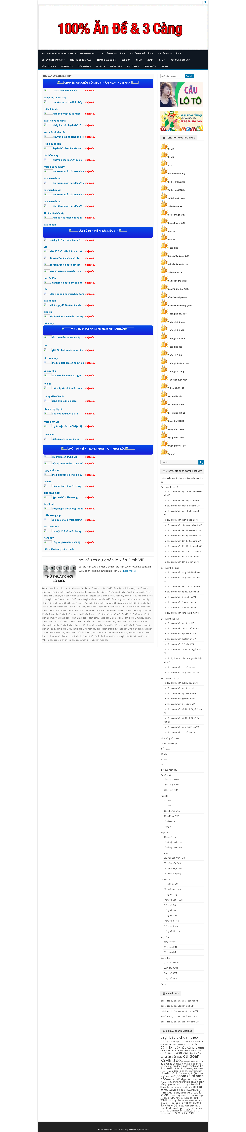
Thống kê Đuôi (175, 355)
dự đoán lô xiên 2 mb (89, 636)
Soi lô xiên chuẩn (177, 1110)
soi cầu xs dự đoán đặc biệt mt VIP (180, 633)
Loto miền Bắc (175, 396)
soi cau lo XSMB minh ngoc (192, 1095)
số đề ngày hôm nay (192, 1111)
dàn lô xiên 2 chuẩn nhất (72, 610)
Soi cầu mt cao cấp (168, 53)
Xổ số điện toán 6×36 (173, 847)
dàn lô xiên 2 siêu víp (92, 625)
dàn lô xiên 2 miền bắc (52, 621)
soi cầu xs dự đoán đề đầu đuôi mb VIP (182, 591)
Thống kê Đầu (175, 346)
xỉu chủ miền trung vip (64, 456)
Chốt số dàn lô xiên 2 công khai (111, 599)
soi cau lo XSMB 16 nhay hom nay (180, 1091)
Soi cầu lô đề (168, 1105)
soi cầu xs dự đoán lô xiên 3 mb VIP (180, 602)
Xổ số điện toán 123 (178, 264)
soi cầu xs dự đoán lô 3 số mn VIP (179, 704)
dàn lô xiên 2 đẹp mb (115, 610)
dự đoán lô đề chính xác (186, 1066)
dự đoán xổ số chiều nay (181, 1070)
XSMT (162, 59)
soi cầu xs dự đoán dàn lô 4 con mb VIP (182, 556)
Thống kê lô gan (176, 322)
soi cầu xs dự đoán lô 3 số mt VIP (179, 644)
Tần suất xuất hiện (177, 379)
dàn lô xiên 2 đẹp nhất (136, 610)
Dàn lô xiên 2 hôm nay (132, 614)
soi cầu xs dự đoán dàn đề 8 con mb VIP (182, 541)
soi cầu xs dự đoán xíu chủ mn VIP (179, 732)
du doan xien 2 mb (70, 636)
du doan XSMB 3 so (179, 1058)
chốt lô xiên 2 (96, 595)
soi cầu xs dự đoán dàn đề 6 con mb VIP (182, 535)
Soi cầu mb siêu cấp (140, 53)
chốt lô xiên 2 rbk (61, 599)
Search (189, 76)
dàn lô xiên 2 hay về (87, 614)
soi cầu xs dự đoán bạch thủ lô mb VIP (181, 519)
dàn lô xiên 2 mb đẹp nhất (111, 617)
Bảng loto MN (170, 947)
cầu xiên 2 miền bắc (120, 592)
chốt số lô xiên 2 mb (51, 603)
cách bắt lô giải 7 (175, 1042)
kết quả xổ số (172, 1079)
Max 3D (172, 231)
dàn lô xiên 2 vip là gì (106, 628)
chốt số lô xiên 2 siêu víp (100, 603)
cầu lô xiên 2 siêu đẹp (62, 592)
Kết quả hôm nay (180, 59)
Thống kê (115, 66)
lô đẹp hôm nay (187, 1079)
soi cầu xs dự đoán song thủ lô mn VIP (181, 727)
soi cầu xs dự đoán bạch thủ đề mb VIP (182, 505)
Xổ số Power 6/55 (176, 223)
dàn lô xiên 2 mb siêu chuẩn (137, 617)
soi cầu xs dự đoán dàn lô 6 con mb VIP (182, 562)
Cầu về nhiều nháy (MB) (180, 305)
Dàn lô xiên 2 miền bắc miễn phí (79, 621)
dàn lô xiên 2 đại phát (95, 610)
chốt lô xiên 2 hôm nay (113, 595)
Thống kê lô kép (176, 338)
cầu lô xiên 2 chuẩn (96, 588)
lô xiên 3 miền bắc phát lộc (65, 264)
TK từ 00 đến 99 (176, 388)
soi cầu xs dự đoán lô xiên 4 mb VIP (180, 607)
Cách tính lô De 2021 (180, 1044)
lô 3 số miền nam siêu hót (66, 439)
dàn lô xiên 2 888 (77, 606)
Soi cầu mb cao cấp (112, 53)
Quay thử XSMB (176, 421)
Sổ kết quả (48, 66)
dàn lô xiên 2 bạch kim (97, 606)
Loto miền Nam (176, 404)
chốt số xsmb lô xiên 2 (122, 603)
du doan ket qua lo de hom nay (173, 1050)
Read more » (129, 570)
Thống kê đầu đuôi (177, 313)
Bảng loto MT (170, 941)
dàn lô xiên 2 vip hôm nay (84, 628)
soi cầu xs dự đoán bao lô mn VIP (179, 688)
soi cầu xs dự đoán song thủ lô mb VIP (181, 612)
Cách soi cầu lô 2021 (190, 1041)
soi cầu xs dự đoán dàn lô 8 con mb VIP (182, 586)
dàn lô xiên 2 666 (61, 606)
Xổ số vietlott (175, 206)
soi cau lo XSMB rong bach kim (174, 1097)
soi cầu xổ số (165, 1111)
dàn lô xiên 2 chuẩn (51, 610)
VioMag (107, 1129)
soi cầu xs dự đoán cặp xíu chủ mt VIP (181, 628)
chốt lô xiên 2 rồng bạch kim (83, 599)
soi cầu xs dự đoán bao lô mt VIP (179, 623)
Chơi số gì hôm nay (80, 59)
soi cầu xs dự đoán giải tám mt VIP (180, 639)
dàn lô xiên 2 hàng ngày (66, 614)
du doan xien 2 (53, 636)
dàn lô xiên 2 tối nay (112, 625)
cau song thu (94, 592)
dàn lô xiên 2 (139, 603)
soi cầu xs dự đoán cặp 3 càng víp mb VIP (183, 525)
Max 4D (172, 239)
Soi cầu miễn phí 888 (187, 1105)
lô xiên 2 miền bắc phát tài (65, 258)
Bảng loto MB (170, 952)
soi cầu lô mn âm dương (186, 1102)
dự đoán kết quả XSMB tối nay (192, 1061)
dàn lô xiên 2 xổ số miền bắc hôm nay (110, 632)
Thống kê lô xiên (176, 330)
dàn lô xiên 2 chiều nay (139, 606)
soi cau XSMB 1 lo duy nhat (179, 1099)
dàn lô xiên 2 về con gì (132, 625)
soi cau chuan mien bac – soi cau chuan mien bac (69, 53)
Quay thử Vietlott (177, 445)
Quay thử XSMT (176, 437)
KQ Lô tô (132, 66)
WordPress (144, 1129)
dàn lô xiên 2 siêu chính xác (69, 625)
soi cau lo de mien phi (183, 1087)
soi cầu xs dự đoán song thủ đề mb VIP (182, 572)
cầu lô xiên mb (79, 592)
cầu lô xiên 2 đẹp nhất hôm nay (121, 588)
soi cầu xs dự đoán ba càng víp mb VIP (181, 500)
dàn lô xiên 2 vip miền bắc (129, 628)
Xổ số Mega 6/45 (176, 214)
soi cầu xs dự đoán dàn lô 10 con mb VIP (182, 551)
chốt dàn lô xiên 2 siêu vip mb (75, 595)
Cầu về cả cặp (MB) (177, 297)
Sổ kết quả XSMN (176, 190)
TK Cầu (99, 66)
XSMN (150, 59)
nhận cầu (90, 90)
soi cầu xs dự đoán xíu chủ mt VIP (179, 667)
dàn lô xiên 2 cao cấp (118, 606)
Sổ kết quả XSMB (176, 181)
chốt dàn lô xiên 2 (138, 592)
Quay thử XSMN (176, 429)
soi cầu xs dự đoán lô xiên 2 (81, 640)
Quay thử (149, 66)
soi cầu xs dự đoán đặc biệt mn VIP (180, 693)
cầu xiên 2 (105, 592)
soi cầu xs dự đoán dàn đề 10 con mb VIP (183, 546)
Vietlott (66, 66)
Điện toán (83, 66)
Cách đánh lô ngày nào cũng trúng (182, 1046)
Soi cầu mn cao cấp (52, 59)
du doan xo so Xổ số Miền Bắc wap (180, 1055)
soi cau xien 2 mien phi (57, 640)
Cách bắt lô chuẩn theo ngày (179, 1039)
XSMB (139, 59)
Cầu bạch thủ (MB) (177, 280)
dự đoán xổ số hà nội (186, 1073)
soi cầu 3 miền (188, 1100)
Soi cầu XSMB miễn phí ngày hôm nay (181, 1107)
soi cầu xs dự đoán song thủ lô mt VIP (181, 672)
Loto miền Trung (176, 412)
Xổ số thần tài (175, 272)
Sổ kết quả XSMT (176, 198)
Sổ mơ (164, 66)
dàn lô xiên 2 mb (90, 617)
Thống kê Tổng (176, 371)
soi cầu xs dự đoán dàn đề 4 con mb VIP (182, 530)
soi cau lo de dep (180, 1084)
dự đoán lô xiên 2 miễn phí (113, 636)
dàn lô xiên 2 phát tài (126, 621)
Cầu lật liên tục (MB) (178, 289)
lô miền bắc (131, 636)
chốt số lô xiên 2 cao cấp (138, 599)
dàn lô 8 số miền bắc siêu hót (66, 251)
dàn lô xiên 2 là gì (74, 617)
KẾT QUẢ (125, 59)
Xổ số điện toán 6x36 (178, 256)
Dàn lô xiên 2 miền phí (105, 621)
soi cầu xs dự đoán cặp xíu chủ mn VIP (181, 682)
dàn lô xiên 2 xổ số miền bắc (78, 632)
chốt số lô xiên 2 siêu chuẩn (74, 603)
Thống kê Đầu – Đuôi (178, 363)
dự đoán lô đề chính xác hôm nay (181, 1067)
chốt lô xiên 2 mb (133, 595)
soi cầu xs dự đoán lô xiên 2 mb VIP (111, 560)
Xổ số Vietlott (170, 821)
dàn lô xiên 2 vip (64, 628)
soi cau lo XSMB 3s (187, 1089)
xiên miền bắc (102, 640)
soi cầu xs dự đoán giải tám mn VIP (180, 698)
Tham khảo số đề (106, 59)
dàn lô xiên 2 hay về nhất (109, 614)
